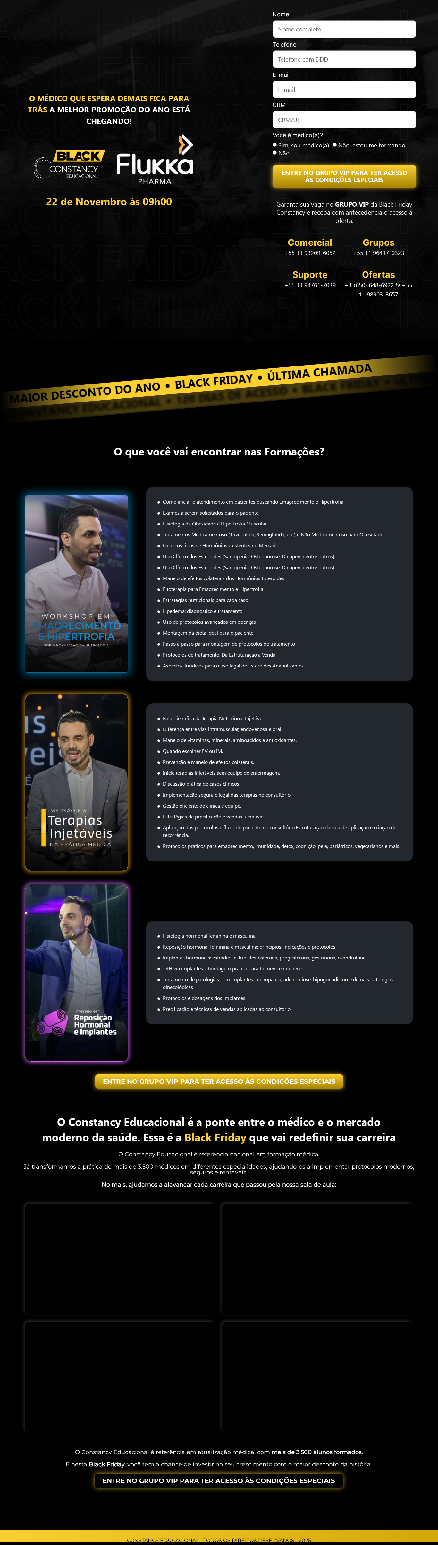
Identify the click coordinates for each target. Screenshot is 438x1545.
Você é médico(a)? (298, 135)
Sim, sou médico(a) (303, 145)
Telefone (284, 45)
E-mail (281, 75)
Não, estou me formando (371, 145)
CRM (279, 105)
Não (284, 152)
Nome (281, 15)
